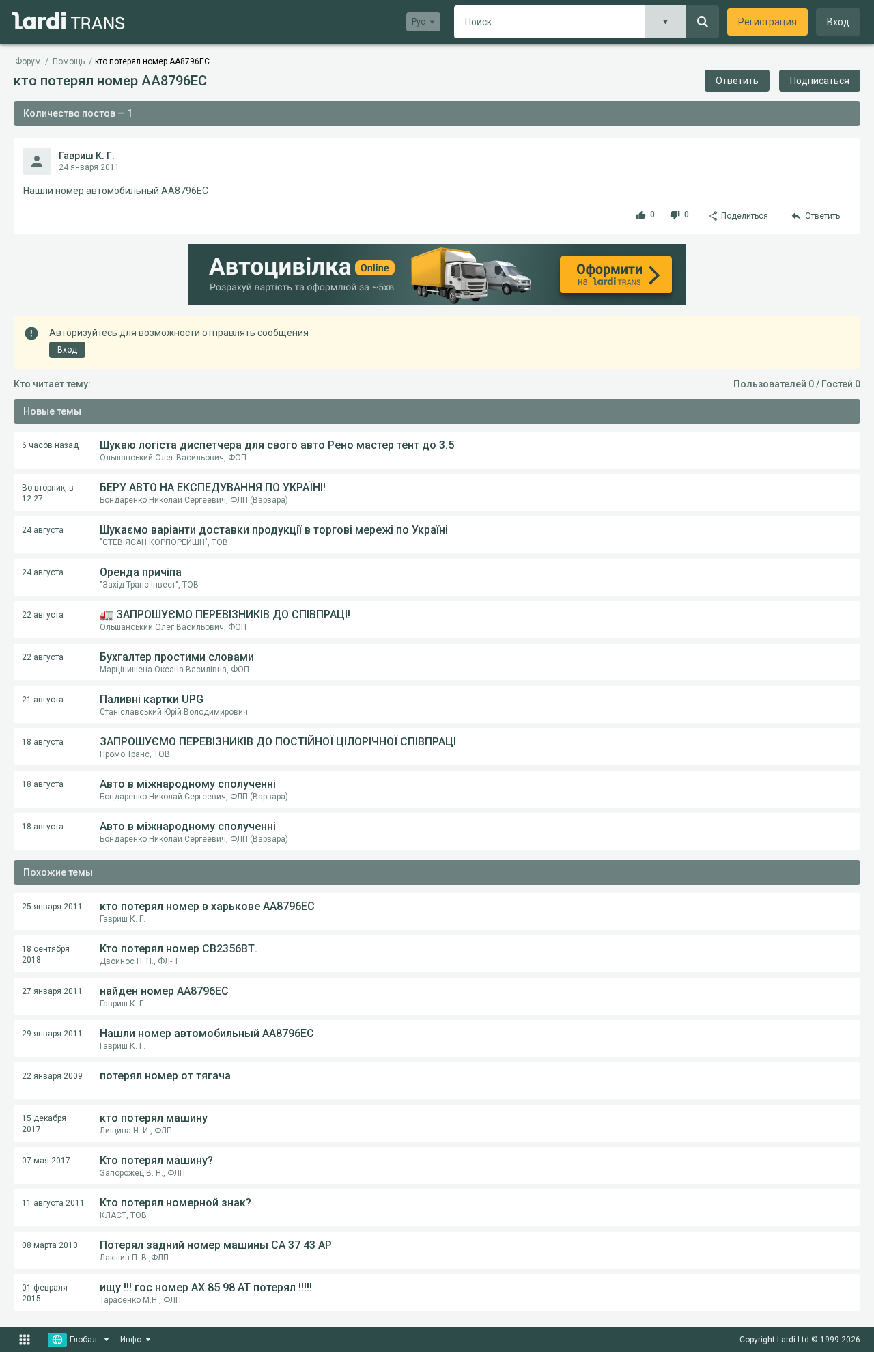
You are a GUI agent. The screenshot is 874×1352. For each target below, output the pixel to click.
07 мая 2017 (46, 1160)
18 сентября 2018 (46, 954)
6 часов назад (50, 445)
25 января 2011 (52, 906)
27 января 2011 (52, 991)
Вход (838, 21)
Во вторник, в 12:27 (48, 493)
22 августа (43, 615)
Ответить (737, 80)
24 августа (43, 530)
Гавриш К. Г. (87, 155)
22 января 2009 (52, 1076)
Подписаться (819, 80)
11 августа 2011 (53, 1203)
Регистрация (767, 21)
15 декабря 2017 (44, 1124)
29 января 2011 (52, 1033)
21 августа (43, 699)
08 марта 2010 (50, 1245)
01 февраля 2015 (45, 1293)
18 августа (43, 742)
